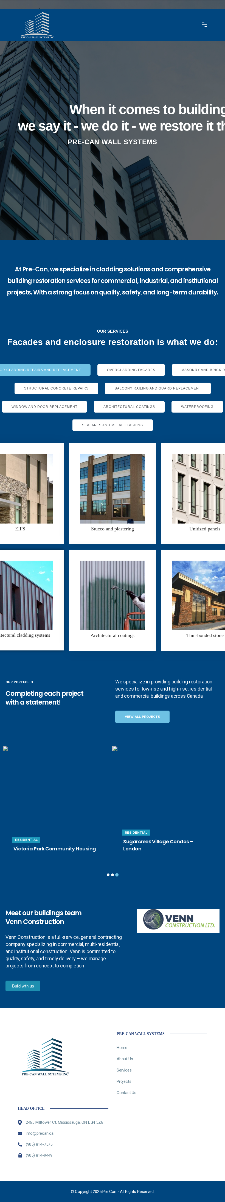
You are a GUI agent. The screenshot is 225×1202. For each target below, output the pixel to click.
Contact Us (126, 1092)
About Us (125, 1058)
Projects (124, 1081)
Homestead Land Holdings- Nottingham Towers (157, 845)
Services (124, 1070)
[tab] (131, 370)
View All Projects (142, 717)
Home (122, 1047)
